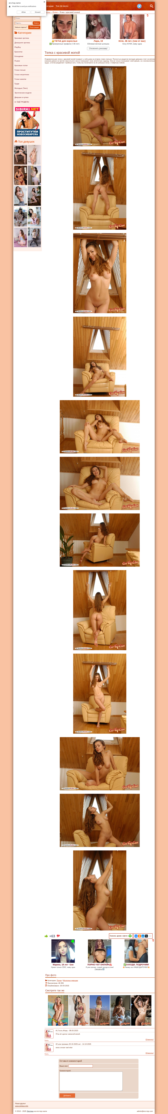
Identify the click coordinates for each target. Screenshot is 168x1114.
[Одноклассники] (139, 936)
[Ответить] (149, 1039)
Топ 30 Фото (62, 6)
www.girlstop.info (21, 1106)
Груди (17, 84)
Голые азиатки (20, 79)
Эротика (30, 1111)
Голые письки (20, 70)
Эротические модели (23, 93)
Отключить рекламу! (98, 48)
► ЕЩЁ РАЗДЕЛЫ (22, 102)
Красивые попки (21, 65)
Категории (48, 6)
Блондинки (19, 56)
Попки (59, 980)
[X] (146, 936)
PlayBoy (18, 47)
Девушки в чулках (22, 97)
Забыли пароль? (21, 27)
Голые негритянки (22, 74)
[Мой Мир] (142, 936)
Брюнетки (18, 52)
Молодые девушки (70, 980)
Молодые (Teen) (21, 88)
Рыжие (17, 61)
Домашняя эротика (22, 43)
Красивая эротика (22, 38)
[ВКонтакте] (136, 936)
